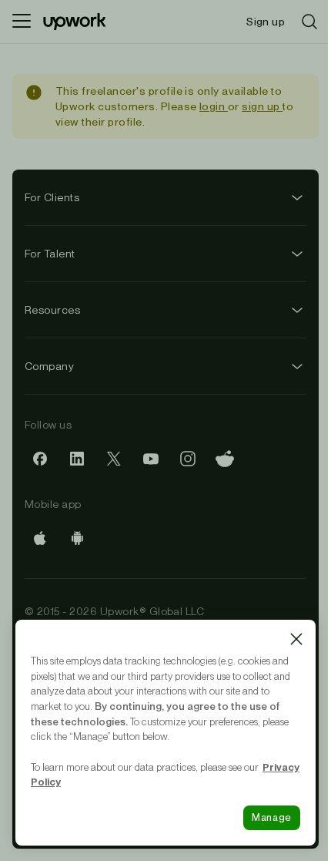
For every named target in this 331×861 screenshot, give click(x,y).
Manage (272, 817)
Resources (52, 310)
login (213, 106)
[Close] (296, 639)
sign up (262, 106)
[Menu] (21, 21)
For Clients (52, 197)
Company (49, 366)
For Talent (50, 253)
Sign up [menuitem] (265, 21)
